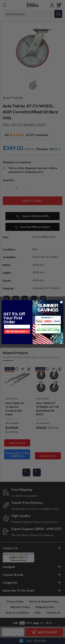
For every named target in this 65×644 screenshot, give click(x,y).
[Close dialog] (61, 302)
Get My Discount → (17, 331)
